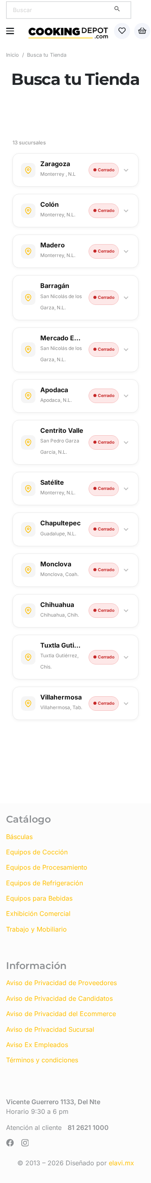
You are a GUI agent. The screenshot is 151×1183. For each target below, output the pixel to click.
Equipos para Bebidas (39, 898)
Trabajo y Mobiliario (36, 929)
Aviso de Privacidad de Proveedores (61, 983)
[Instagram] (25, 1143)
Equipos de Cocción (37, 852)
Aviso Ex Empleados (37, 1045)
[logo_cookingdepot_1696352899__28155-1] (68, 31)
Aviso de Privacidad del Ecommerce (61, 1014)
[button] (10, 31)
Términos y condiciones (42, 1060)
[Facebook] (10, 1142)
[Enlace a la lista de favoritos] (122, 31)
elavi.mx (121, 1163)
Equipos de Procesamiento (46, 867)
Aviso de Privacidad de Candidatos (59, 998)
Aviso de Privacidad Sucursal (50, 1029)
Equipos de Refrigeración (44, 883)
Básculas (19, 837)
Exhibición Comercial (38, 913)
